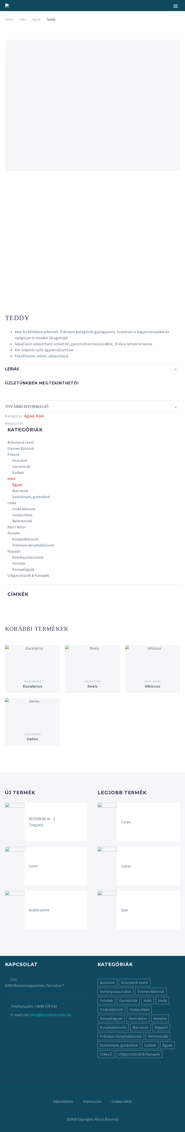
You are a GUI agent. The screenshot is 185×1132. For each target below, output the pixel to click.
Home (9, 19)
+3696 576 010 (45, 1006)
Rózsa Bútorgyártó (87, 20)
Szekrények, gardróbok (31, 496)
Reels (92, 686)
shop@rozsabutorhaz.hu (50, 1014)
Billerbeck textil (20, 442)
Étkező (13, 454)
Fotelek (18, 563)
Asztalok (19, 460)
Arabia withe (39, 909)
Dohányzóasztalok (27, 557)
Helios (32, 739)
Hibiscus (152, 686)
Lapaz (126, 865)
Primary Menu (175, 6)
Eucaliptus (32, 686)
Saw (124, 909)
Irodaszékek (22, 514)
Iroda (11, 502)
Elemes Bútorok (20, 448)
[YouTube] (99, 1084)
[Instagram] (92, 1084)
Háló (23, 19)
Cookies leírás (122, 1101)
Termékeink (45, 20)
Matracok (20, 490)
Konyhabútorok (25, 539)
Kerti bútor (16, 527)
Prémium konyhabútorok (33, 545)
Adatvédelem (63, 1101)
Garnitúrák (21, 466)
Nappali (13, 551)
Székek (18, 472)
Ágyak (29, 415)
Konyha (13, 533)
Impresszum (92, 1101)
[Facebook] (27, 423)
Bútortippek (129, 20)
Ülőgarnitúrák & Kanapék (28, 575)
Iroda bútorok (23, 508)
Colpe (126, 821)
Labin (33, 865)
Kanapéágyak (23, 569)
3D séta (159, 20)
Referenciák (22, 520)
